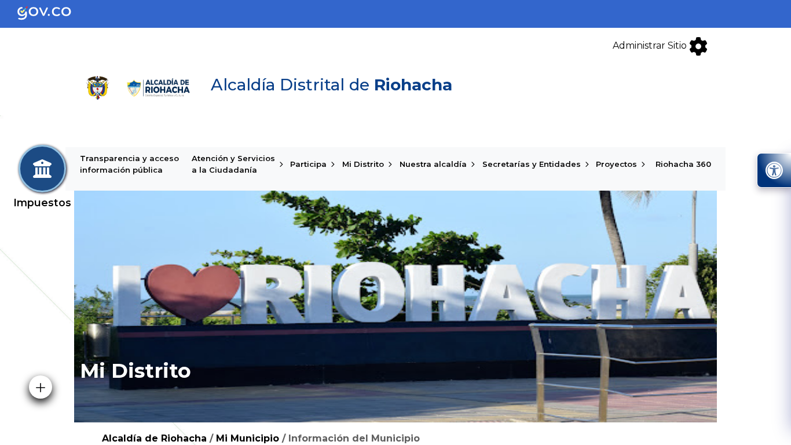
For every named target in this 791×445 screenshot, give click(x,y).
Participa (308, 164)
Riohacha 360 (683, 164)
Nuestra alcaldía (433, 164)
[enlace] (53, 13)
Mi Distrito (363, 164)
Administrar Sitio (651, 45)
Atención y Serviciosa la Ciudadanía (233, 164)
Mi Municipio (247, 438)
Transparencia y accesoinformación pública (129, 164)
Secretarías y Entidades (531, 164)
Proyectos (616, 164)
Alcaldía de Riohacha (154, 438)
